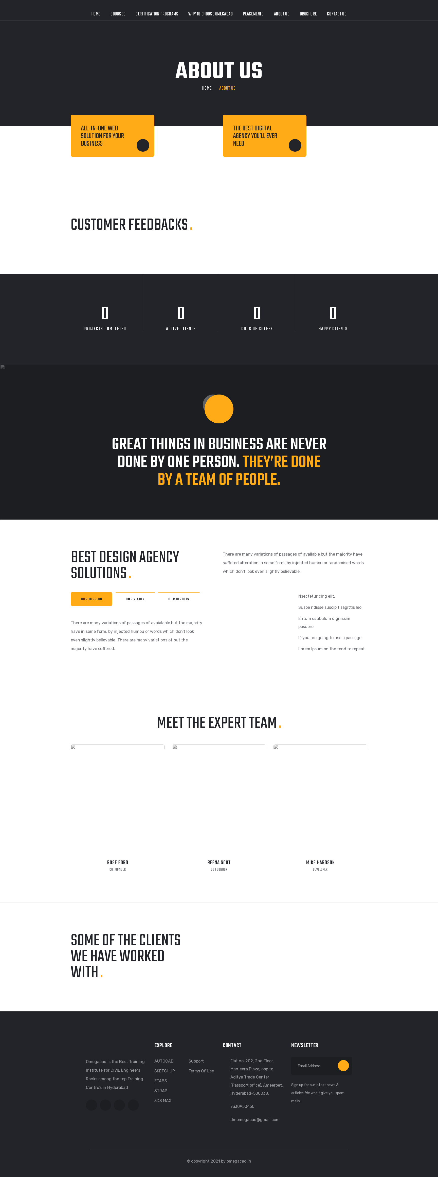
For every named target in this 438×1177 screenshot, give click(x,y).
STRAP (160, 1090)
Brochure (308, 14)
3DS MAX (162, 1100)
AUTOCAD (164, 1061)
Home (96, 14)
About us (282, 14)
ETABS (160, 1080)
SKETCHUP (164, 1071)
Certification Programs (157, 14)
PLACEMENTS (253, 14)
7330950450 (242, 1106)
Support (196, 1061)
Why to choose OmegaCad (210, 14)
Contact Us (336, 14)
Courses (118, 14)
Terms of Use (201, 1071)
